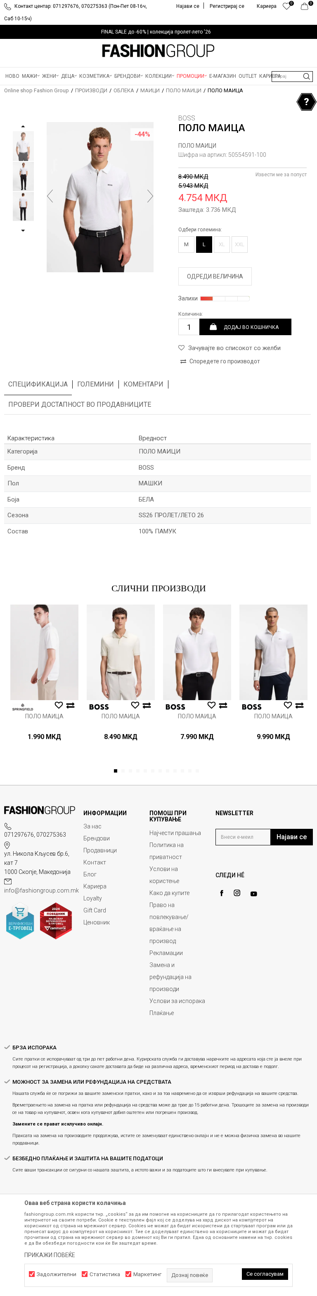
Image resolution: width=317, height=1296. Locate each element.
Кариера (94, 886)
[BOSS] (99, 706)
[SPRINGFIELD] (22, 706)
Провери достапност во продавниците (79, 404)
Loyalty (92, 898)
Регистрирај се (227, 6)
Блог (90, 874)
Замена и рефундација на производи (170, 977)
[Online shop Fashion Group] (158, 50)
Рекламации (166, 953)
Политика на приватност (166, 851)
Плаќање (161, 1013)
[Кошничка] (307, 8)
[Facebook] (221, 893)
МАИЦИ (150, 90)
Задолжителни (56, 1274)
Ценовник (96, 922)
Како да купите (169, 893)
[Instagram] (237, 893)
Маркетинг (147, 1274)
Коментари (143, 384)
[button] (292, 76)
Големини (95, 384)
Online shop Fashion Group (36, 90)
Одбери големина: (200, 230)
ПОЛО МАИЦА (44, 716)
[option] (158, 32)
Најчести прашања (175, 833)
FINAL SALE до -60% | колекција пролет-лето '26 (156, 32)
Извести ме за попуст (281, 175)
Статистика (105, 1274)
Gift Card (94, 910)
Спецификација (38, 384)
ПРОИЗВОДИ (91, 90)
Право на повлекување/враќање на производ (169, 923)
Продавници (100, 850)
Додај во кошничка (251, 327)
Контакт (94, 862)
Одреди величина (215, 276)
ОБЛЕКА (124, 90)
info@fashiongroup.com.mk (41, 890)
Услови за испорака (177, 1001)
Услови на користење (164, 875)
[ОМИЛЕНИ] (287, 8)
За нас (92, 826)
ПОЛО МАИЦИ (183, 90)
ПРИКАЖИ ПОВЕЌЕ (49, 1255)
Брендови (96, 838)
